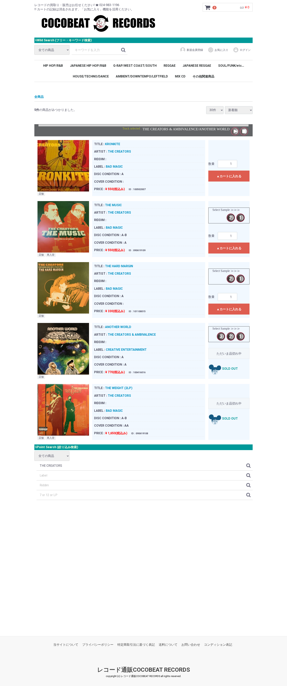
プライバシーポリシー (97, 644)
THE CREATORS (119, 151)
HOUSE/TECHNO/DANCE (91, 76)
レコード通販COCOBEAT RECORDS (143, 669)
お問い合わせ (190, 644)
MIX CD (180, 76)
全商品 (39, 97)
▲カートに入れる (229, 176)
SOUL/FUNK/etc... (231, 65)
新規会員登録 (195, 49)
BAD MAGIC (114, 166)
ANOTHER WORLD (118, 327)
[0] (208, 7)
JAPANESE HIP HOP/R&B (88, 65)
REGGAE (170, 65)
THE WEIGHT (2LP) (118, 388)
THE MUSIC (113, 205)
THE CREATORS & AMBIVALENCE (132, 334)
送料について (168, 644)
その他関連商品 (203, 76)
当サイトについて (65, 644)
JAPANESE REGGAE (197, 65)
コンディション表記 (218, 644)
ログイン (245, 49)
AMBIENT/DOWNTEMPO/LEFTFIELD (142, 76)
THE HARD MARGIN (119, 266)
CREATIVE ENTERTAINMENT (126, 349)
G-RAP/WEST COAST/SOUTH (135, 65)
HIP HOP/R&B (53, 65)
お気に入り (221, 49)
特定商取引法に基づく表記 (136, 644)
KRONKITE (112, 144)
